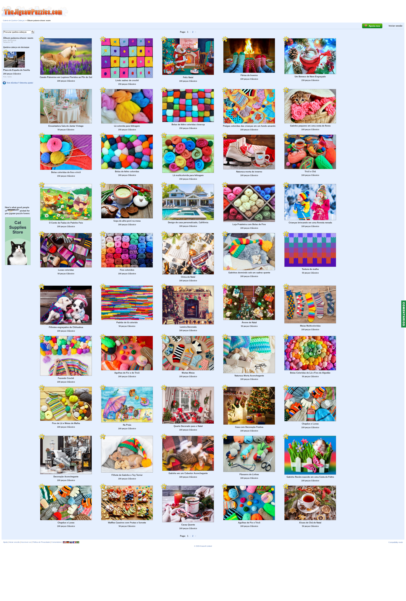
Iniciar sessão (395, 26)
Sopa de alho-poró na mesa (127, 221)
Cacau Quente (188, 525)
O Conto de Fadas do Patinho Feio (66, 223)
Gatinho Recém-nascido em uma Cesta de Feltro (310, 477)
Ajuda (5, 542)
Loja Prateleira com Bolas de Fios (249, 224)
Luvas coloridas (66, 270)
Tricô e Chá (310, 171)
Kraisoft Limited (206, 546)
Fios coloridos (127, 270)
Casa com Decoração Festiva (249, 427)
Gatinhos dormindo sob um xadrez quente (249, 272)
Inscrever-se (26, 542)
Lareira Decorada (188, 327)
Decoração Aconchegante (65, 476)
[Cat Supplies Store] (17, 264)
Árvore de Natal (249, 322)
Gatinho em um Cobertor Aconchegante (188, 473)
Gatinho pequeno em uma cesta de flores (310, 126)
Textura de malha (310, 269)
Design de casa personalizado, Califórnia (188, 222)
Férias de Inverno (249, 75)
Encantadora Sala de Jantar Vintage (65, 126)
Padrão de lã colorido (127, 322)
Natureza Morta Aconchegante (249, 375)
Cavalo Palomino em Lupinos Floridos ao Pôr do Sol (66, 77)
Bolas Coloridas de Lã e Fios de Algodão (310, 373)
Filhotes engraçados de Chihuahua (66, 327)
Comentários (56, 542)
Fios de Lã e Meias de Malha (66, 423)
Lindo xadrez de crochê (127, 80)
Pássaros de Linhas (249, 474)
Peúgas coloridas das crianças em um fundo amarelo (249, 126)
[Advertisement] (237, 11)
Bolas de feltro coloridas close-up (188, 124)
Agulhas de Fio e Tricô (249, 522)
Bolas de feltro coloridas (127, 171)
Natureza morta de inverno (249, 171)
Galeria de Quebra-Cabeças (14, 20)
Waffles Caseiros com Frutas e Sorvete (127, 522)
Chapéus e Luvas (310, 424)
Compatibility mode (395, 542)
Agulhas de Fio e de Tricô (127, 373)
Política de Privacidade (41, 542)
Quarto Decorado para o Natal (188, 426)
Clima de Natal (188, 277)
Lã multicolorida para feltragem (188, 175)
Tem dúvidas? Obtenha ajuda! (20, 83)
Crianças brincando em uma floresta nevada (310, 222)
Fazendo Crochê (66, 378)
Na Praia (127, 425)
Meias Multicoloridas (310, 326)
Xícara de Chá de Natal (310, 522)
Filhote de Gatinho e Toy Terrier (127, 475)
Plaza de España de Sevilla (16, 70)
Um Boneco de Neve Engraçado (310, 76)
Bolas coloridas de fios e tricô (66, 172)
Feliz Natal (188, 77)
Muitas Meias (188, 373)
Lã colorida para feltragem (127, 126)
